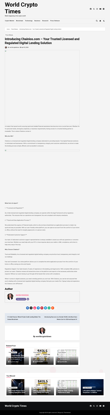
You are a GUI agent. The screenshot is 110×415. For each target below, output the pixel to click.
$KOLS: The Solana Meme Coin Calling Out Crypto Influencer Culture (41, 357)
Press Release (55, 20)
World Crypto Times (15, 405)
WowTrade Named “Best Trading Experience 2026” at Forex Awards (16, 357)
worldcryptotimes (14, 47)
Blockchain (19, 20)
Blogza (60, 412)
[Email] (28, 299)
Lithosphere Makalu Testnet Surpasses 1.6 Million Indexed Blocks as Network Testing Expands (92, 393)
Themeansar (67, 412)
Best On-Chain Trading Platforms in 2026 (65, 356)
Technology (29, 20)
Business (37, 20)
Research (45, 20)
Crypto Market (9, 20)
